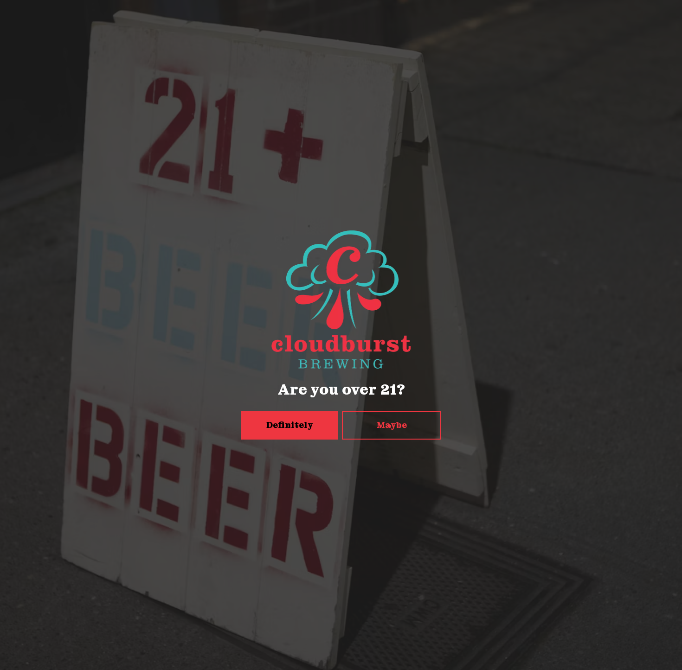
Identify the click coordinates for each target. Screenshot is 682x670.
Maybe (392, 425)
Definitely (289, 425)
